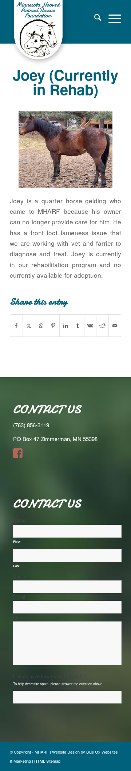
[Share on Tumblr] (78, 325)
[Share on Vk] (90, 325)
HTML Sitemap (47, 761)
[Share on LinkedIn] (66, 325)
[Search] (94, 18)
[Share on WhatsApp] (41, 325)
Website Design (66, 752)
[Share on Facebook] (16, 325)
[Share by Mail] (115, 325)
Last (16, 566)
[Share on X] (29, 325)
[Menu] (111, 18)
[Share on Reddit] (102, 325)
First (16, 541)
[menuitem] (94, 18)
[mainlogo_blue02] (54, 32)
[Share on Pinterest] (53, 325)
